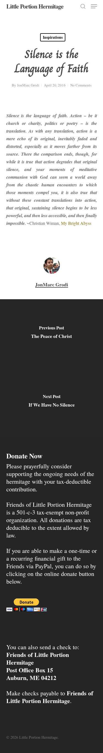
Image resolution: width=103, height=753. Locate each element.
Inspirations (53, 37)
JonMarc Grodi (28, 85)
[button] (94, 6)
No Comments (80, 85)
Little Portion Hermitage (34, 6)
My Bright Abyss (76, 223)
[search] (83, 6)
